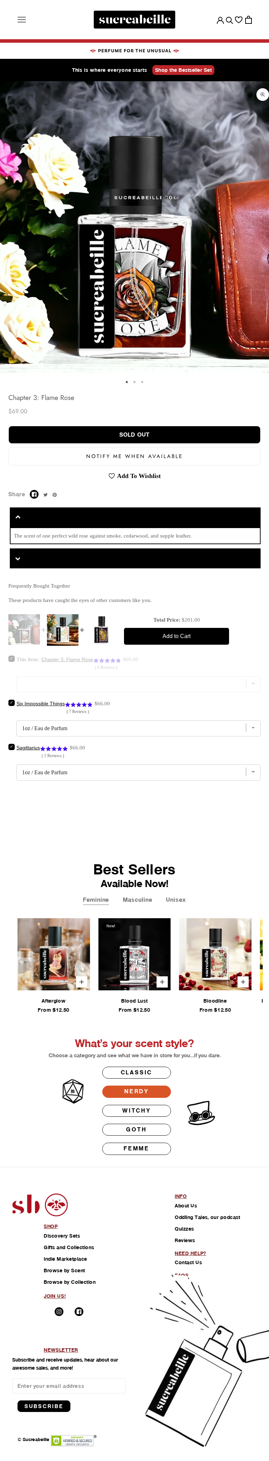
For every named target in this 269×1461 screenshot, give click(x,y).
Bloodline (215, 1001)
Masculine (137, 899)
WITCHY (136, 1110)
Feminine (96, 899)
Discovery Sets (62, 1236)
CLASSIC (137, 1072)
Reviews (185, 1240)
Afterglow (53, 1001)
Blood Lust (134, 1001)
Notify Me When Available (134, 456)
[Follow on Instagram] (59, 1311)
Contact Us (188, 1262)
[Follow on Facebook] (79, 1311)
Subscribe (44, 1406)
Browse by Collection (70, 1282)
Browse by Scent (64, 1270)
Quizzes (184, 1229)
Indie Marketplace (65, 1259)
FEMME (137, 1148)
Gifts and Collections (69, 1247)
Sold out (134, 434)
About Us (186, 1206)
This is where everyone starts (109, 70)
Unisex (176, 899)
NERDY (136, 1091)
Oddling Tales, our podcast (207, 1217)
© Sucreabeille (33, 1439)
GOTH (136, 1129)
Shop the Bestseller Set (183, 70)
